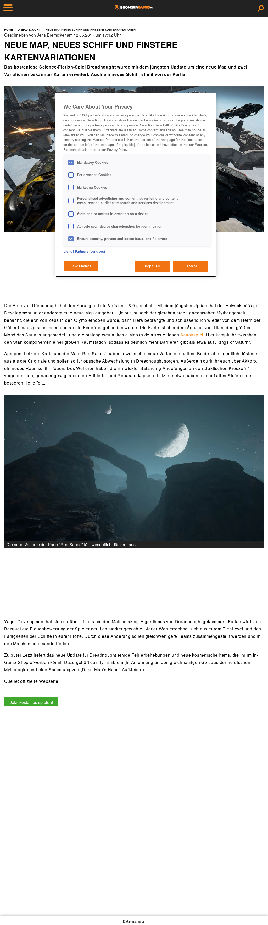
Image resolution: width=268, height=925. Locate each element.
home (8, 29)
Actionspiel (191, 335)
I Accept (191, 266)
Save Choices (81, 266)
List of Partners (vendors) (84, 251)
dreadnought (29, 29)
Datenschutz (133, 921)
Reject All (152, 266)
